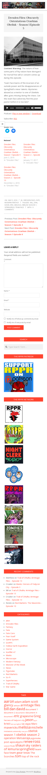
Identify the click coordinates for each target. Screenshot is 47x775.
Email (6, 300)
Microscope (11, 658)
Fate (38, 200)
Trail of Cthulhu (12, 683)
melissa (17, 205)
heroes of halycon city (14, 720)
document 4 (31, 712)
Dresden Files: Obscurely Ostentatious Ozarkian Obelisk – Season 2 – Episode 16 (32, 151)
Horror (9, 649)
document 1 (32, 709)
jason (29, 719)
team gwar (16, 752)
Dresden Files (29, 200)
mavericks (11, 727)
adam (18, 702)
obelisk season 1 (29, 205)
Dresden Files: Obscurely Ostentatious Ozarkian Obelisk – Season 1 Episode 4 (23, 221)
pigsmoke (36, 738)
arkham (17, 705)
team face (19, 207)
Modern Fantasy (12, 202)
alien (8, 620)
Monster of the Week (15, 664)
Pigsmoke (10, 671)
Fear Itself (10, 636)
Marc (34, 723)
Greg (37, 716)
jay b (35, 720)
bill (31, 202)
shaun (20, 745)
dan (35, 202)
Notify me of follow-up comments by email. (23, 319)
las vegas (26, 723)
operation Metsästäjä (17, 738)
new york (24, 731)
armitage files (30, 705)
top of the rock (30, 756)
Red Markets (11, 674)
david (7, 205)
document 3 (20, 713)
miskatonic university (12, 731)
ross (36, 741)
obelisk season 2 (28, 734)
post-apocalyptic (13, 742)
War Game (10, 686)
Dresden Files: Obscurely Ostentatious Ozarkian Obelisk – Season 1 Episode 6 (21, 231)
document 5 (9, 716)
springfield (10, 207)
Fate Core (10, 633)
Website (7, 310)
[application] (23, 108)
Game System (12, 639)
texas (26, 752)
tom (18, 756)
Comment (7, 260)
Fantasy (9, 627)
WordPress (37, 772)
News (8, 668)
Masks (9, 655)
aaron (9, 701)
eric (12, 205)
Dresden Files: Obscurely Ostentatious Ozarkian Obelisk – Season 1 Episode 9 (12, 149)
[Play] (7, 108)
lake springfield (16, 724)
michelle (37, 727)
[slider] (38, 107)
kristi (7, 723)
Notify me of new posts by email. (19, 322)
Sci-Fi (8, 677)
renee (28, 741)
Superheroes (11, 680)
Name (7, 291)
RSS (15, 118)
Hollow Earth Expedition (17, 645)
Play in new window (21, 113)
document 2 (9, 712)
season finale (9, 746)
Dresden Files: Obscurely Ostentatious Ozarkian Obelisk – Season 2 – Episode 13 (12, 174)
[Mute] (32, 108)
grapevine (26, 716)
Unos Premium (20, 772)
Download (36, 113)
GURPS (9, 642)
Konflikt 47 (11, 652)
